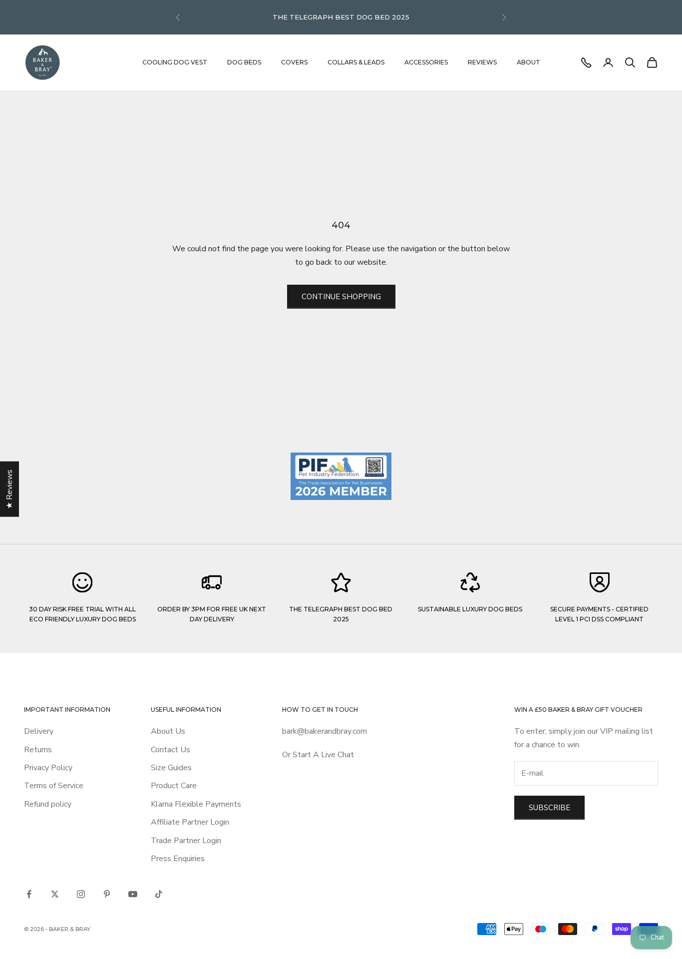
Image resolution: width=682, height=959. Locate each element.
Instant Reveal (276, 536)
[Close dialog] (522, 386)
